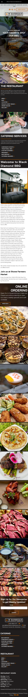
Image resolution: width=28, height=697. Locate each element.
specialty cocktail (15, 217)
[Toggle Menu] (2, 2)
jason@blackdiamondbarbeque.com (11, 625)
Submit (14, 612)
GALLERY (5, 107)
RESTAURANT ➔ (14, 44)
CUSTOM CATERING (8, 150)
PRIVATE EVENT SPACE (9, 104)
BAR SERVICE (6, 154)
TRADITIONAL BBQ (7, 149)
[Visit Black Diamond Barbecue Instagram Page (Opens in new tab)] (17, 695)
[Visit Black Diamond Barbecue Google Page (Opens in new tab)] (16, 695)
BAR (3, 100)
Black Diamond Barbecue (14, 1)
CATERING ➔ (14, 47)
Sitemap (20, 693)
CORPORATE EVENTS (8, 147)
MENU (4, 98)
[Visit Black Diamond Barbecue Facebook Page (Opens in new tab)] (15, 695)
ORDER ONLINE (6, 106)
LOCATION (5, 102)
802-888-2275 (13, 623)
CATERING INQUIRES (8, 156)
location (3, 211)
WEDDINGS (5, 152)
